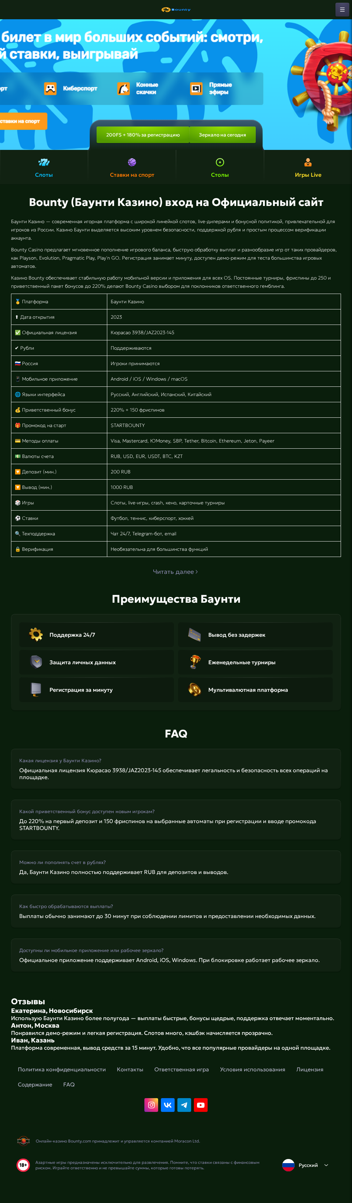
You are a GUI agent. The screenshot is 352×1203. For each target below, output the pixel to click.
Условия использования (252, 1069)
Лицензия (309, 1069)
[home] (176, 10)
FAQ (69, 1084)
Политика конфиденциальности (62, 1069)
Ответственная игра (181, 1069)
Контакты (130, 1069)
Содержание (35, 1084)
